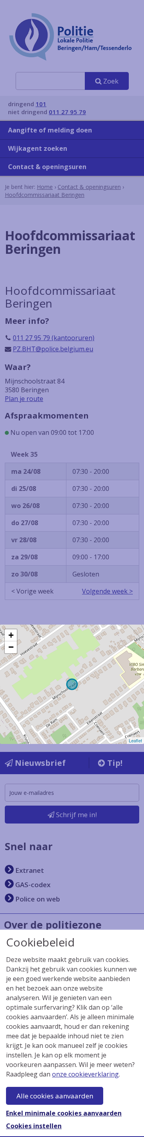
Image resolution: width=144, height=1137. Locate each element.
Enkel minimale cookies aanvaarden (64, 1113)
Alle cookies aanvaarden (54, 1095)
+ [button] (11, 635)
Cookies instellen (34, 1125)
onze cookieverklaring (85, 1074)
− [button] (11, 647)
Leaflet (135, 740)
